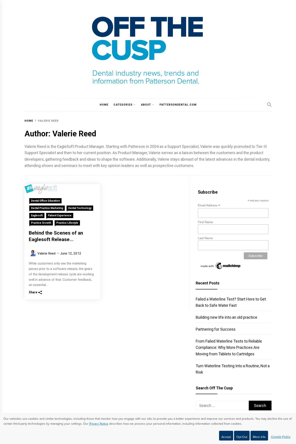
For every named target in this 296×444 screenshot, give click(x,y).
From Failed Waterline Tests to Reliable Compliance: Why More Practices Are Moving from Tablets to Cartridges (229, 347)
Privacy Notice (98, 424)
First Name (205, 222)
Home (104, 104)
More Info (259, 437)
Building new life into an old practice (226, 317)
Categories (123, 104)
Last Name (205, 238)
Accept (226, 437)
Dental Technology (79, 208)
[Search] (269, 104)
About (146, 104)
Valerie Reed (46, 253)
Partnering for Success (216, 329)
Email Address (209, 205)
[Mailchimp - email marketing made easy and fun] (221, 269)
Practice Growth (41, 222)
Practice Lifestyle (67, 222)
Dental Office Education (45, 200)
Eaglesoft (37, 215)
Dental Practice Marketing (47, 208)
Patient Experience (60, 215)
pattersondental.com (178, 104)
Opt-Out (241, 437)
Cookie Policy (280, 437)
